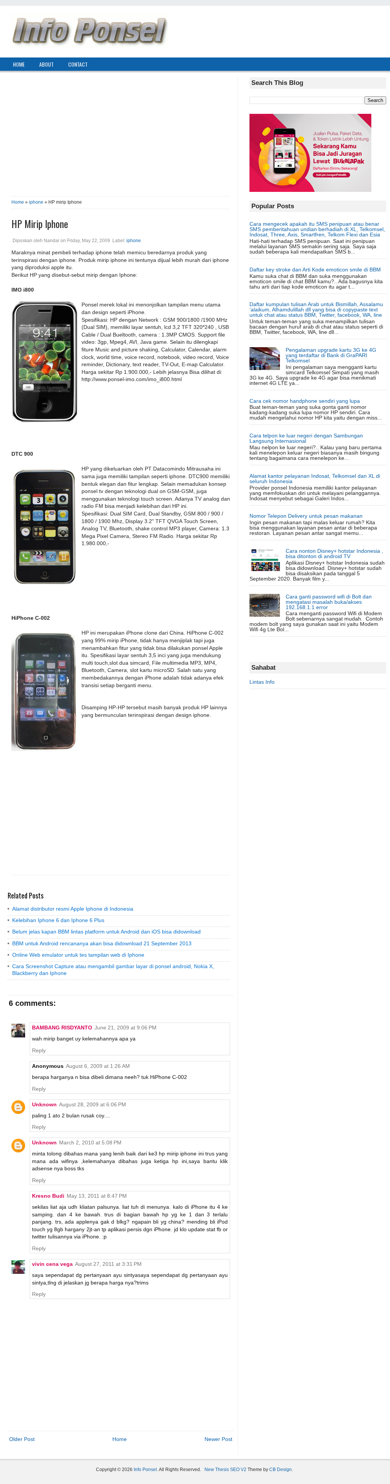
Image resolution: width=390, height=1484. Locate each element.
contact (78, 64)
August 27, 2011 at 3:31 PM (108, 1264)
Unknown (44, 1104)
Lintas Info (262, 682)
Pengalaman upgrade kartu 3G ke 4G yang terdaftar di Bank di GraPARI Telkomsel (331, 355)
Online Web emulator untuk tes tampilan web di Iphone (78, 955)
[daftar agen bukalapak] (310, 190)
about (46, 64)
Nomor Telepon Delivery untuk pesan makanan (306, 516)
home (19, 64)
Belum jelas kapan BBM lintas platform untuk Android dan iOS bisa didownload (106, 932)
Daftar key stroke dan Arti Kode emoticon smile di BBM (315, 269)
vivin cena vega (52, 1264)
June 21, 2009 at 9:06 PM (125, 1027)
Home (17, 202)
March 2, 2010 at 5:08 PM (90, 1142)
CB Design (280, 1469)
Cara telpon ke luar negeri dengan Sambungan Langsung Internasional (306, 438)
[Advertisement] (121, 130)
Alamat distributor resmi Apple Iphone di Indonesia (72, 909)
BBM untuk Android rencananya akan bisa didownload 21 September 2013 (102, 943)
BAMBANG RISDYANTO (62, 1027)
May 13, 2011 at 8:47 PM (97, 1196)
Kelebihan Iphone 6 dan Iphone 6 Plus (58, 920)
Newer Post (218, 1439)
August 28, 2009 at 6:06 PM (92, 1104)
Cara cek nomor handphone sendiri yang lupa (304, 401)
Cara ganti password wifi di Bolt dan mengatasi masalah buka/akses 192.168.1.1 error (329, 602)
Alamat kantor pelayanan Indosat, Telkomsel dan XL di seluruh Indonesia (314, 478)
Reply (39, 1050)
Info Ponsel (145, 1469)
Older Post (22, 1439)
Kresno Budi (48, 1196)
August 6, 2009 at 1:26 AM (98, 1066)
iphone (36, 202)
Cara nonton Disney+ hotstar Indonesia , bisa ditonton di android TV (334, 553)
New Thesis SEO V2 (225, 1469)
